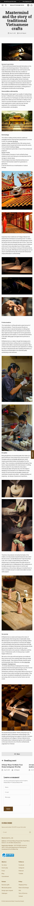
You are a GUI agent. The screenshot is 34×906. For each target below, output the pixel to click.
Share (18, 754)
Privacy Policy (7, 782)
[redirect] (28, 5)
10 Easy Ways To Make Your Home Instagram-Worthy (12, 766)
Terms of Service (16, 782)
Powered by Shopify (19, 901)
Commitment (5, 876)
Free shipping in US (23, 1)
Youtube (21, 873)
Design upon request (7, 890)
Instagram (21, 867)
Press (3, 870)
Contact (21, 896)
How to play (5, 867)
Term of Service (23, 893)
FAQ (20, 890)
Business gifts (5, 884)
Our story (4, 865)
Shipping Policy (23, 884)
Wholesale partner (7, 887)
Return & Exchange (24, 887)
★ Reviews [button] (32, 454)
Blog (3, 873)
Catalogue (4, 893)
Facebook (21, 865)
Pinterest (21, 870)
